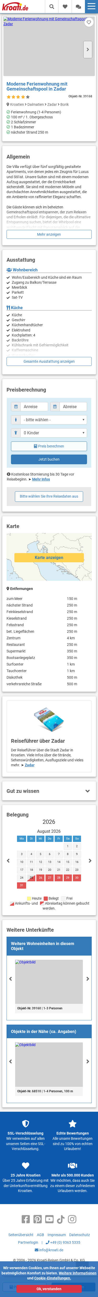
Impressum (57, 1235)
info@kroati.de (50, 1250)
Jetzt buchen (49, 459)
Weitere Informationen (77, 1273)
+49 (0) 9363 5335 (64, 1242)
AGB (40, 1235)
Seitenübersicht (20, 1235)
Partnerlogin (28, 1242)
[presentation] (10, 978)
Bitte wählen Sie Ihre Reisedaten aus (49, 496)
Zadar (29, 765)
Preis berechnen (51, 446)
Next (87, 49)
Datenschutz (79, 1235)
